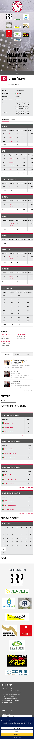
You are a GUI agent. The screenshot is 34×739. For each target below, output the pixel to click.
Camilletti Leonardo (10, 479)
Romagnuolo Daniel (10, 505)
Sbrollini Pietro (9, 431)
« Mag (3, 552)
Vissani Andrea (21, 334)
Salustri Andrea (5, 341)
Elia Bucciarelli (15, 381)
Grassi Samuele (5, 334)
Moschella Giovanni (10, 453)
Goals (29, 419)
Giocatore (5, 419)
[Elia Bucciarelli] (7, 386)
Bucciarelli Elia (9, 449)
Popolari (17, 354)
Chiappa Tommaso (10, 458)
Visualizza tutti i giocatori (26, 436)
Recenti (7, 354)
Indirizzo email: (6, 714)
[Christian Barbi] (7, 376)
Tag (28, 354)
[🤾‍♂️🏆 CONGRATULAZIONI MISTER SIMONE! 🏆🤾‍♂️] (7, 365)
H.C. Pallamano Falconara (17, 55)
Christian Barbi (15, 372)
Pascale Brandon (9, 509)
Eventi (13, 119)
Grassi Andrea (9, 423)
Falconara (18, 100)
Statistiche (5, 119)
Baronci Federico (9, 427)
